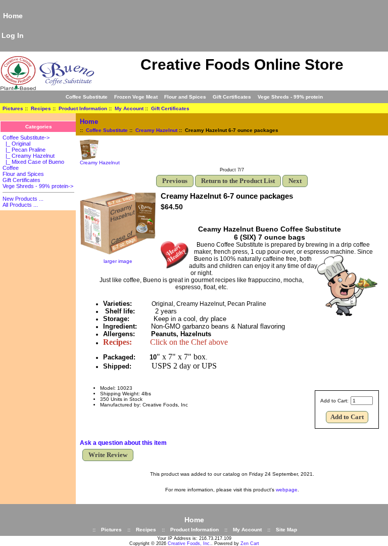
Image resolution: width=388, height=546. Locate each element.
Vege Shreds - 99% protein (290, 97)
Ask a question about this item (123, 442)
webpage (287, 489)
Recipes (41, 108)
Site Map (286, 529)
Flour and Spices (185, 97)
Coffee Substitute (107, 130)
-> (26, 137)
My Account (129, 108)
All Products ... (20, 205)
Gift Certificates (232, 97)
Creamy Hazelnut (156, 130)
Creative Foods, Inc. (189, 543)
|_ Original (16, 144)
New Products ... (23, 199)
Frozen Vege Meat (136, 97)
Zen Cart (249, 543)
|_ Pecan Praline (24, 150)
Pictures (13, 108)
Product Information (83, 108)
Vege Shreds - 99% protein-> (38, 186)
